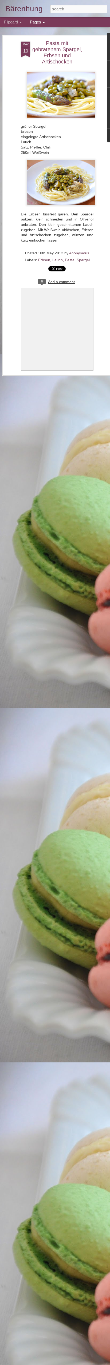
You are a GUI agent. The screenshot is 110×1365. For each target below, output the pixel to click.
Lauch (57, 260)
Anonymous (79, 253)
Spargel (83, 260)
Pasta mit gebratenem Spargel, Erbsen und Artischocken (57, 52)
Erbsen (44, 260)
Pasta (69, 260)
